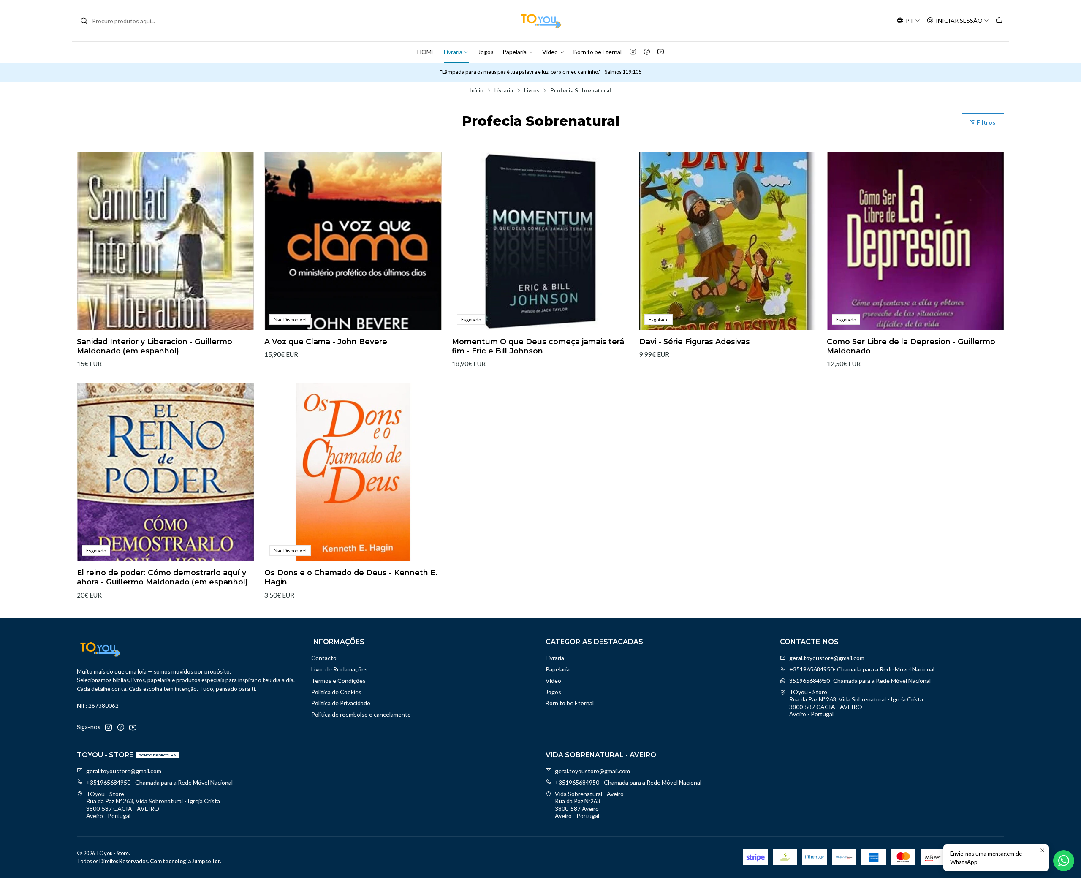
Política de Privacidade (340, 703)
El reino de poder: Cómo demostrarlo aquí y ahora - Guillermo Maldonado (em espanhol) (162, 577)
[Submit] (84, 20)
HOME (426, 51)
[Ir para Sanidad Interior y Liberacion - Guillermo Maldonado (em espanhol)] (165, 241)
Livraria (453, 51)
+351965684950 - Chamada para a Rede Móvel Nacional (159, 782)
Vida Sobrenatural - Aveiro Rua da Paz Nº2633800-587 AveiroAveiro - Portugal (589, 805)
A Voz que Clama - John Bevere (325, 341)
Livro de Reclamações (339, 669)
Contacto (324, 657)
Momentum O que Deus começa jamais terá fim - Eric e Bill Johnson (538, 346)
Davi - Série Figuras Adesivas (694, 341)
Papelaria (514, 51)
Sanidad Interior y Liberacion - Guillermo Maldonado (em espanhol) (154, 346)
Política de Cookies (336, 692)
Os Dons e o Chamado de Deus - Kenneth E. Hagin (350, 577)
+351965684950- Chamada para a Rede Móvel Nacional (861, 669)
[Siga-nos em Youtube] (660, 52)
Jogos (486, 51)
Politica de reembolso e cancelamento (361, 714)
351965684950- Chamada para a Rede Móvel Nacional (860, 680)
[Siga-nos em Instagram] (633, 52)
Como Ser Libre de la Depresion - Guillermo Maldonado (911, 346)
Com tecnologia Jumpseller (185, 861)
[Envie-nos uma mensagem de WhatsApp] (1063, 860)
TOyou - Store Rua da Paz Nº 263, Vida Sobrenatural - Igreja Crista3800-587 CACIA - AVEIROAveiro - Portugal (856, 703)
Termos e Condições (338, 680)
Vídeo (550, 51)
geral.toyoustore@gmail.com (826, 657)
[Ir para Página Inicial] (540, 20)
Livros (531, 91)
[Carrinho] (999, 21)
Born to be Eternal (597, 51)
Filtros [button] (985, 122)
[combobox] (123, 20)
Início (476, 91)
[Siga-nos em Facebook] (647, 52)
